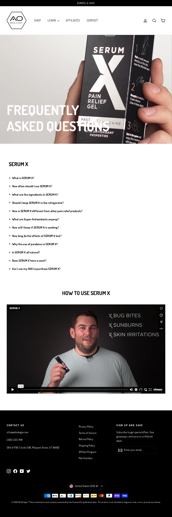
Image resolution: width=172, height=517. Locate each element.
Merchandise (86, 458)
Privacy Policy (86, 426)
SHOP (37, 20)
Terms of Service (88, 433)
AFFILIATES (73, 20)
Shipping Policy (87, 445)
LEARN (52, 20)
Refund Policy (86, 439)
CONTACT (92, 20)
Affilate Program (87, 452)
